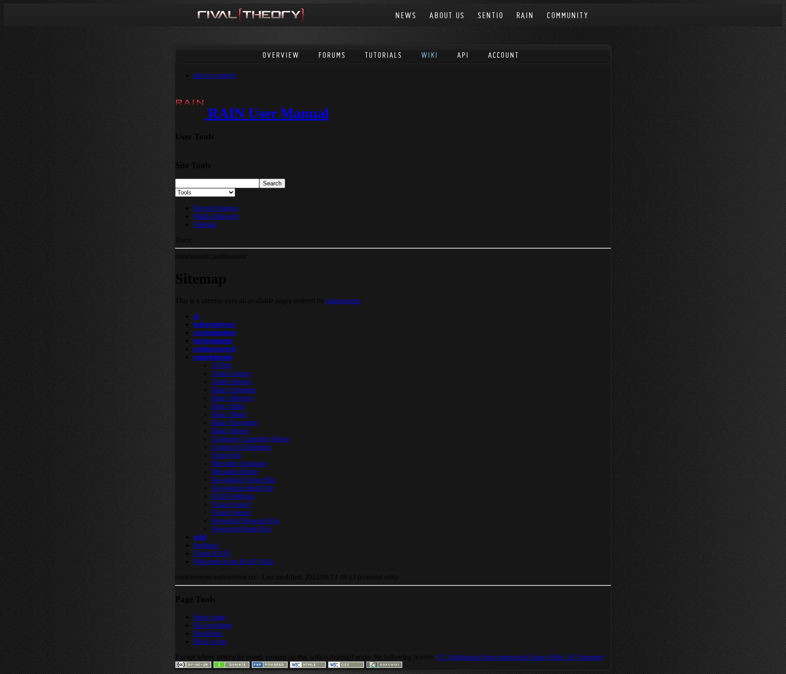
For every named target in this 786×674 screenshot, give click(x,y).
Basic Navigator (235, 422)
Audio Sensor (231, 381)
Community (568, 15)
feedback (206, 545)
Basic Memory (233, 398)
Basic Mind (228, 406)
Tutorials (383, 55)
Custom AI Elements (241, 447)
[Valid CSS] (346, 665)
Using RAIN (212, 553)
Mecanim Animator (239, 463)
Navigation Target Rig (244, 480)
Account (503, 55)
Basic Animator (234, 390)
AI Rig (222, 365)
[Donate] (231, 665)
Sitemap (205, 224)
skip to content (214, 75)
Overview (280, 55)
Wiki (429, 55)
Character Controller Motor (251, 439)
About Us (447, 15)
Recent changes (215, 208)
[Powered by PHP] (270, 665)
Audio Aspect (231, 373)
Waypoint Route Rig (241, 529)
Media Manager (216, 216)
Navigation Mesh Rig (242, 488)
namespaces (343, 301)
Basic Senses (230, 430)
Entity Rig (226, 455)
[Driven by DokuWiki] (384, 665)
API (463, 55)
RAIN (525, 15)
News (406, 15)
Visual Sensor (231, 512)
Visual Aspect (231, 504)
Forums (332, 55)
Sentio (491, 15)
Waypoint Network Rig (245, 520)
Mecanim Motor (235, 471)
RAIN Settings (233, 496)
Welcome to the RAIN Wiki (233, 561)
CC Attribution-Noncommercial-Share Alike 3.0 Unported (520, 657)
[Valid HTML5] (308, 665)
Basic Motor (229, 414)
